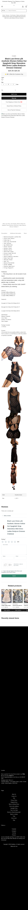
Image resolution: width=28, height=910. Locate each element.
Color (2, 77)
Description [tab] (4, 233)
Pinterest (14, 835)
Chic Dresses (13, 15)
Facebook (14, 829)
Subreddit (7, 837)
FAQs (23, 774)
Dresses (7, 15)
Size (2, 82)
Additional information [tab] (15, 233)
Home (4, 15)
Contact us (11, 775)
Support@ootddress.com (9, 777)
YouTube (14, 833)
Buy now (14, 98)
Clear (17, 84)
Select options (7, 610)
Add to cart (14, 94)
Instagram (14, 831)
